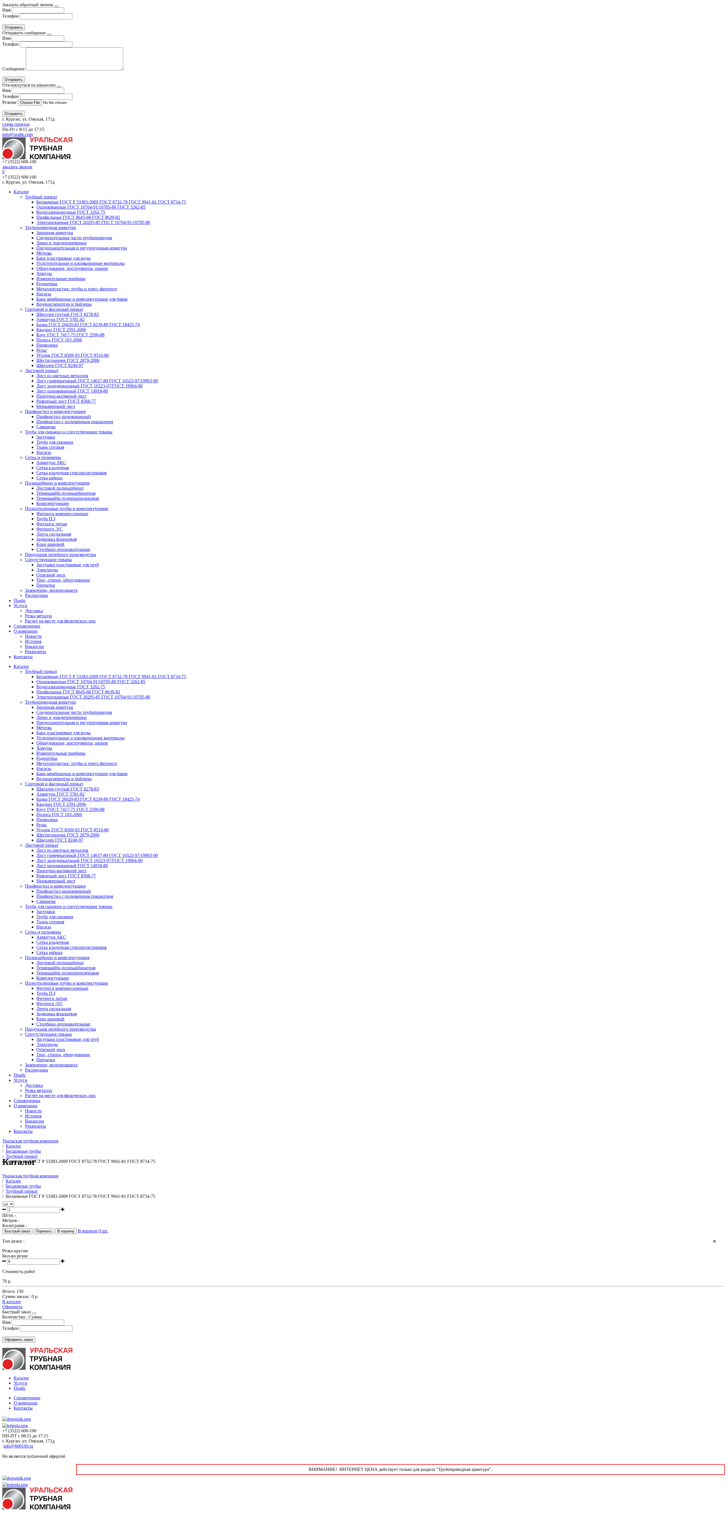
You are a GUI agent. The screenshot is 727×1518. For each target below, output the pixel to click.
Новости (33, 636)
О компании (25, 631)
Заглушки (45, 437)
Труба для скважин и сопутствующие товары (68, 431)
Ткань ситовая (50, 447)
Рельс (41, 350)
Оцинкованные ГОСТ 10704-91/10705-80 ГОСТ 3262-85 (90, 207)
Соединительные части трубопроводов (74, 237)
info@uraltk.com (17, 134)
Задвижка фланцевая (56, 539)
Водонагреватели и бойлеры (64, 304)
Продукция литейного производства (60, 554)
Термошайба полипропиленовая (67, 498)
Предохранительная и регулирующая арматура (81, 248)
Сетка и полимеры (43, 457)
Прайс (20, 600)
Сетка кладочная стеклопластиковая (71, 472)
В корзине (93, 1230)
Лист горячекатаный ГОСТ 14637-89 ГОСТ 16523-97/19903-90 (97, 380)
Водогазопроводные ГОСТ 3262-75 (70, 212)
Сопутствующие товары (48, 559)
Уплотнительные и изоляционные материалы (80, 263)
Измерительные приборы (60, 278)
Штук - (9, 1215)
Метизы (44, 253)
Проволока (47, 345)
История (33, 641)
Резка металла (38, 615)
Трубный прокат (41, 196)
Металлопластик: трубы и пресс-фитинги (76, 288)
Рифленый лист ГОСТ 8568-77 (66, 401)
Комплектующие (52, 503)
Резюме (10, 102)
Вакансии (34, 646)
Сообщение (13, 68)
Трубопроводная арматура (50, 227)
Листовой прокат (42, 370)
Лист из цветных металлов (62, 375)
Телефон (10, 16)
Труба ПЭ (45, 518)
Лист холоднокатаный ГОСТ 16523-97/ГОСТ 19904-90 (89, 385)
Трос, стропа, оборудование (63, 580)
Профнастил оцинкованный (63, 416)
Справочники (27, 626)
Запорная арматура (54, 232)
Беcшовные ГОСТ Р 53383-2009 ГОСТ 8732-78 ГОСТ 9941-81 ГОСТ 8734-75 (111, 202)
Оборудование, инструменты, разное (72, 268)
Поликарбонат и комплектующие (57, 483)
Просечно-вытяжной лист (61, 396)
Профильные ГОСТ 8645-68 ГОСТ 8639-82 (78, 217)
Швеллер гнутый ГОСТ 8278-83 (67, 314)
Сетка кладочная (52, 467)
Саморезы (46, 426)
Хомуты (44, 273)
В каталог (11, 1301)
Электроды (47, 569)
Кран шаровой (50, 544)
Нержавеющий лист (55, 406)
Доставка (34, 610)
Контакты (23, 656)
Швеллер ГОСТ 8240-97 (59, 365)
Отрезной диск (50, 575)
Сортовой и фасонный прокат (54, 309)
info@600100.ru (18, 1446)
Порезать (44, 1231)
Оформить (12, 1306)
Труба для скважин (54, 442)
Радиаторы (46, 283)
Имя (6, 10)
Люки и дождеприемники (61, 242)
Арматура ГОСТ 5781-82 (60, 319)
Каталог (21, 191)
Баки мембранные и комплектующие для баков (82, 299)
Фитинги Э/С (49, 529)
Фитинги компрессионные (62, 513)
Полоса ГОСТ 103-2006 (59, 339)
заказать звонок (17, 166)
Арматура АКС (51, 462)
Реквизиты (35, 651)
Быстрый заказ (17, 1231)
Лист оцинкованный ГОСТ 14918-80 (72, 391)
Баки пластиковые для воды (63, 258)
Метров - (11, 1220)
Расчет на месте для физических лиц (60, 620)
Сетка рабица (49, 477)
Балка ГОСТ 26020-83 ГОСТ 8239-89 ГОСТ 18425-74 (88, 324)
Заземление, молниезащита (51, 590)
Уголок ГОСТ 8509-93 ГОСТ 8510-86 (72, 355)
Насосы (43, 294)
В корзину (65, 1231)
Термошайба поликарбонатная (65, 493)
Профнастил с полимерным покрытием (74, 421)
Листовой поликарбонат (60, 488)
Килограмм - (14, 1225)
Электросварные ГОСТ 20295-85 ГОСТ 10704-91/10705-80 (93, 222)
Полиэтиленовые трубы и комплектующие (66, 508)
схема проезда (16, 124)
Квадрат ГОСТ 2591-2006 (61, 329)
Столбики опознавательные (63, 549)
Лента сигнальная (53, 534)
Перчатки (45, 585)
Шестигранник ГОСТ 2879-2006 (67, 360)
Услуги (20, 605)
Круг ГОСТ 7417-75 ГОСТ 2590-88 (70, 334)
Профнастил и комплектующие (55, 411)
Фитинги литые (51, 523)
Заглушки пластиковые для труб (67, 564)
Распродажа (36, 595)
